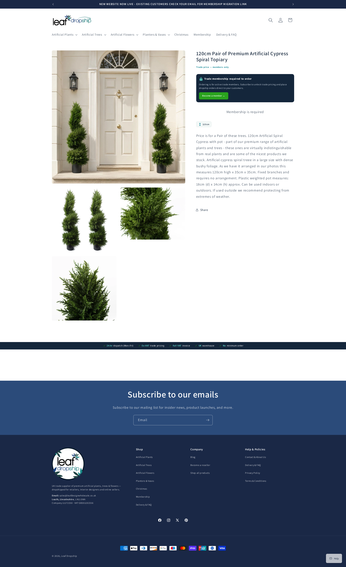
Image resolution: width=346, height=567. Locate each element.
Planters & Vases (145, 480)
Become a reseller (200, 465)
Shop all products (200, 472)
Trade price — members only (212, 67)
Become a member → (213, 95)
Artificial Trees (144, 465)
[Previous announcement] (53, 4)
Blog (192, 457)
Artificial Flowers (145, 472)
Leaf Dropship (69, 555)
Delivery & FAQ (144, 504)
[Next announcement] (293, 4)
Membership (143, 496)
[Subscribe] (207, 420)
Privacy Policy (252, 472)
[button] (64, 34)
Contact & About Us (255, 457)
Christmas (141, 488)
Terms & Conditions (255, 480)
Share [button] (204, 210)
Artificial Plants (144, 457)
